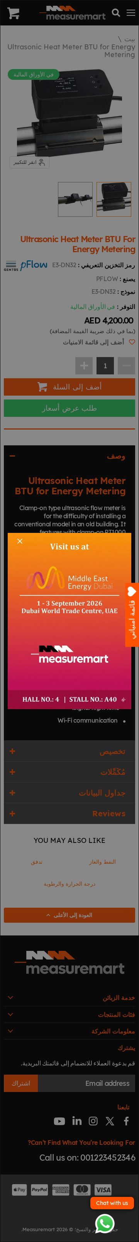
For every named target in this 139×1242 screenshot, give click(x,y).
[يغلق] (20, 541)
